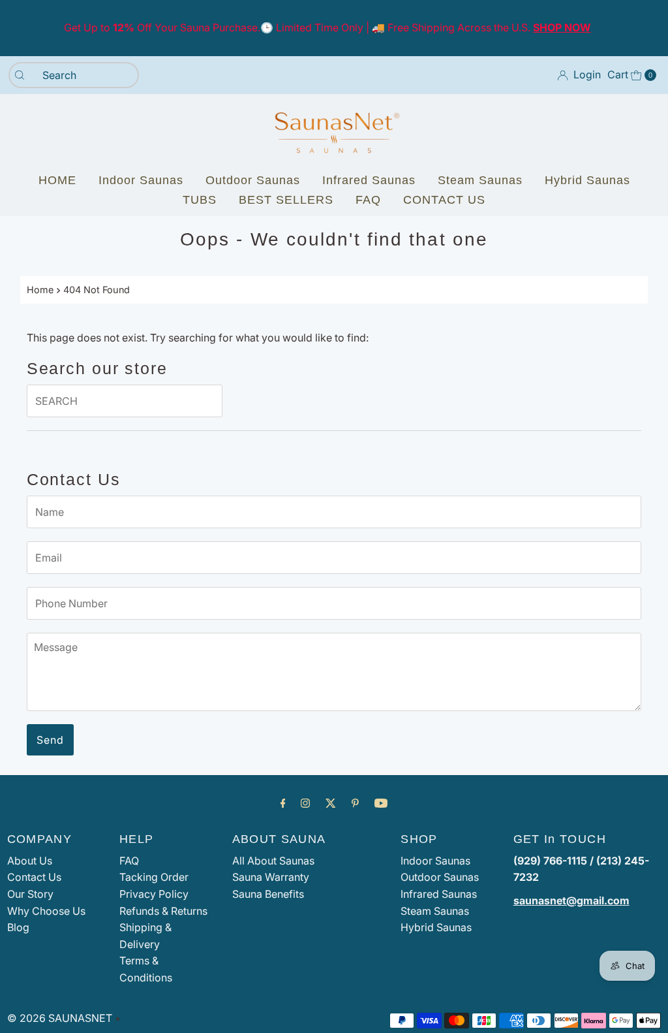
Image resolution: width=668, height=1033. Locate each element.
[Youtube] (380, 803)
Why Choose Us (46, 910)
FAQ (368, 199)
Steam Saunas (480, 180)
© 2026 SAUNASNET (59, 1018)
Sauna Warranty (270, 876)
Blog (18, 927)
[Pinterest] (355, 803)
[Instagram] (305, 803)
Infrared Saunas (369, 180)
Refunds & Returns (163, 910)
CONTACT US (444, 199)
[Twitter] (331, 803)
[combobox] (73, 75)
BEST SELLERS (286, 199)
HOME (57, 180)
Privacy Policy (154, 893)
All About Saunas (273, 860)
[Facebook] (283, 803)
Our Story (30, 893)
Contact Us (34, 876)
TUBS (200, 199)
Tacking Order (154, 876)
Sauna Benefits (268, 893)
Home (40, 289)
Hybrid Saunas (587, 180)
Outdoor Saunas (252, 180)
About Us (29, 860)
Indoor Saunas (141, 180)
